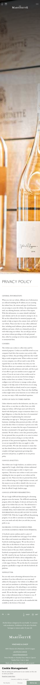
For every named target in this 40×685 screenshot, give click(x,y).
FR (3, 614)
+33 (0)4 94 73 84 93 (20, 652)
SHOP (2, 4)
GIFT (6, 4)
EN (8, 614)
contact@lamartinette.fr (20, 655)
